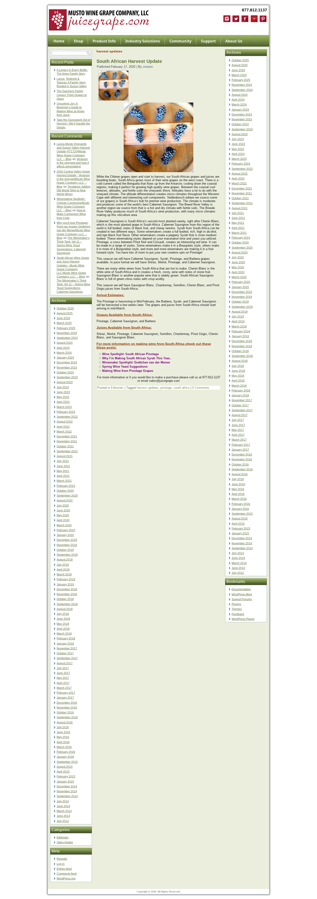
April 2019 (63, 569)
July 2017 (63, 668)
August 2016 (65, 722)
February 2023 (66, 412)
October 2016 (65, 712)
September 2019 (67, 554)
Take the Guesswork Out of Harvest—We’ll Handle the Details (73, 123)
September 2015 (67, 762)
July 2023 (63, 387)
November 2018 (67, 594)
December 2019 (67, 540)
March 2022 (64, 431)
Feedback (238, 614)
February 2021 (66, 486)
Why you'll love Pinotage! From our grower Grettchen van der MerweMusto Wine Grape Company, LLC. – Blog (74, 230)
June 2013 (63, 816)
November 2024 (67, 333)
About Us (233, 41)
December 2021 (67, 436)
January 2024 (65, 357)
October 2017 (65, 653)
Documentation (241, 589)
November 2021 (67, 441)
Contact (62, 50)
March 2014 (64, 811)
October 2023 (65, 372)
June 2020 (63, 510)
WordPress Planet (243, 619)
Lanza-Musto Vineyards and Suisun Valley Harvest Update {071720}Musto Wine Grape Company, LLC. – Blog (73, 151)
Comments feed (67, 873)
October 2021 (65, 446)
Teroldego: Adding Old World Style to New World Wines (74, 190)
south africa (181, 387)
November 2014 (67, 791)
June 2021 (63, 466)
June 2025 (63, 318)
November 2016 (67, 707)
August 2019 (65, 559)
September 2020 (67, 495)
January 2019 (65, 584)
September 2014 (67, 796)
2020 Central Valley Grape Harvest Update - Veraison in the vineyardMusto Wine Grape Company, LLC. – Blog (73, 179)
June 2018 (63, 618)
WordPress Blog (242, 594)
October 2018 (65, 599)
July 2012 (63, 821)
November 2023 (67, 367)
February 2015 (66, 776)
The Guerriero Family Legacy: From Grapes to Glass (72, 95)
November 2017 (67, 648)
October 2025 (65, 308)
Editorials (62, 837)
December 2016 (67, 702)
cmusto (148, 66)
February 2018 (66, 638)
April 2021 (63, 476)
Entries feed (64, 868)
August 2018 (65, 609)
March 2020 (64, 525)
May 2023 (63, 397)
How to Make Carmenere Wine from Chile (71, 214)
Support (208, 41)
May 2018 (63, 624)
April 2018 (63, 628)
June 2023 (63, 392)
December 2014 (67, 786)
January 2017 (65, 697)
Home (58, 41)
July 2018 (63, 614)
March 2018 (64, 633)
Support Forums (242, 599)
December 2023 (67, 362)
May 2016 (63, 737)
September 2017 (67, 658)
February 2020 (66, 530)
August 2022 (65, 421)
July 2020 (63, 505)
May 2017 (63, 678)
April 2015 (63, 771)
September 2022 (67, 416)
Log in (61, 864)
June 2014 (63, 806)
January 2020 (65, 535)
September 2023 (67, 377)
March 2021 (64, 480)
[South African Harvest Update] (113, 99)
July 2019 (63, 564)
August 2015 (65, 766)
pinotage (166, 387)
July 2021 (63, 461)
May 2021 (63, 471)
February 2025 (66, 328)
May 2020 (63, 515)
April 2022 (63, 426)
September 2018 (67, 604)
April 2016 (63, 742)
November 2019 (67, 545)
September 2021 (67, 451)
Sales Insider (65, 842)
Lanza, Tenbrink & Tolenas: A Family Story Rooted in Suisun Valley (72, 82)
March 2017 (64, 688)
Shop (78, 41)
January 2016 (65, 756)
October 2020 (65, 490)
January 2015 (65, 781)
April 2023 (63, 402)
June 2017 (63, 673)
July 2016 (63, 727)
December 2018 (67, 589)
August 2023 (65, 382)
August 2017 (65, 663)
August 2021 (65, 456)
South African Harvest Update (129, 61)
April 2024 (63, 348)
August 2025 (65, 313)
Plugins (236, 604)
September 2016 (67, 717)
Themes (237, 609)
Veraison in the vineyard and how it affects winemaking (73, 162)
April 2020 (63, 520)
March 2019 (64, 574)
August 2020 (65, 500)
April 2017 (63, 683)
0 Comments (200, 387)
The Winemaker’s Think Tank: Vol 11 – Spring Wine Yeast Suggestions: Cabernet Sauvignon (73, 245)
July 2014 (63, 801)
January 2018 (65, 643)
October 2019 (65, 550)
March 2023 (64, 407)
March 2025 (64, 323)
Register (62, 858)
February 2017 (66, 692)
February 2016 (66, 752)
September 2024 (67, 338)
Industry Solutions (142, 41)
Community (180, 41)
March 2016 (64, 747)
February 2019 (66, 579)
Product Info (104, 41)
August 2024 (65, 342)
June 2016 (63, 732)
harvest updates (147, 387)
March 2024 (64, 352)
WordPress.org (66, 878)
